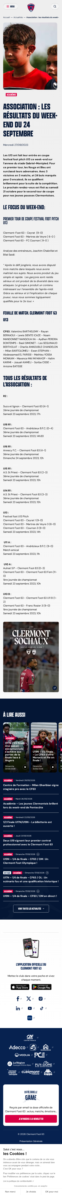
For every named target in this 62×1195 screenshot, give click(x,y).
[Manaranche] (47, 1047)
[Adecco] (18, 1047)
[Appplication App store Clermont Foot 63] (20, 987)
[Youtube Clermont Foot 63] (31, 1008)
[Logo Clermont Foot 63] (31, 8)
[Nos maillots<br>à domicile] (31, 657)
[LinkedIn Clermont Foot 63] (19, 1008)
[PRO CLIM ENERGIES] (40, 1054)
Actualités (18, 17)
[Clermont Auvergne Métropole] (13, 1072)
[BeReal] (31, 1017)
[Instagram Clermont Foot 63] (41, 998)
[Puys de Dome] (44, 1063)
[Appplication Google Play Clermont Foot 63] (42, 987)
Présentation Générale (31, 1141)
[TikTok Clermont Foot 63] (43, 1008)
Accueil (6, 17)
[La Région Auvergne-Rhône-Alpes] (20, 1063)
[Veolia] (24, 1054)
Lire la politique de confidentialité (17, 1181)
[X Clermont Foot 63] (30, 998)
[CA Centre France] (31, 1037)
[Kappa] (49, 1072)
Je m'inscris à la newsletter (31, 1119)
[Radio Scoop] (34, 1047)
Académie (11, 94)
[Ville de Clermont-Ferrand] (32, 1072)
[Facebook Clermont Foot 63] (19, 998)
